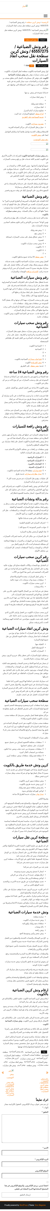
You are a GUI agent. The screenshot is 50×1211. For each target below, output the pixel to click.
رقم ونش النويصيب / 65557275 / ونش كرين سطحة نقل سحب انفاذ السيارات (9, 1088)
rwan (28, 65)
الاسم (45, 1148)
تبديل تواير (40, 794)
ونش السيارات (41, 1062)
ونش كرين (21, 1065)
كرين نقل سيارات (11, 1058)
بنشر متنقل (39, 257)
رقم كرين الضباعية (32, 1052)
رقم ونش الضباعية (16, 1051)
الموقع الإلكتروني (41, 1171)
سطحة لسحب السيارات (31, 1055)
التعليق (45, 1112)
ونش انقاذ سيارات (16, 1062)
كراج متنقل (39, 114)
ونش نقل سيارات (9, 1065)
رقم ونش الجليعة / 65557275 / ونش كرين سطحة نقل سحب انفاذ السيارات (44, 1085)
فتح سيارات (37, 470)
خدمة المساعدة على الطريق (33, 117)
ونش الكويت (36, 135)
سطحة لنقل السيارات (12, 1055)
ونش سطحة (31, 1065)
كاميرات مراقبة (32, 271)
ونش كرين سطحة (33, 22)
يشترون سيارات (37, 124)
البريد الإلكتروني (41, 1159)
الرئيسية (45, 22)
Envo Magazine (40, 1205)
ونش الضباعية (29, 1061)
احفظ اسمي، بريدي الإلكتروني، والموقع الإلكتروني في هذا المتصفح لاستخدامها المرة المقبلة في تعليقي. (26, 1187)
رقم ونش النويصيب (40, 139)
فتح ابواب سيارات (35, 359)
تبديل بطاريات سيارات (33, 474)
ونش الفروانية (36, 362)
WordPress (24, 1205)
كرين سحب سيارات (27, 1059)
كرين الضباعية (41, 1058)
